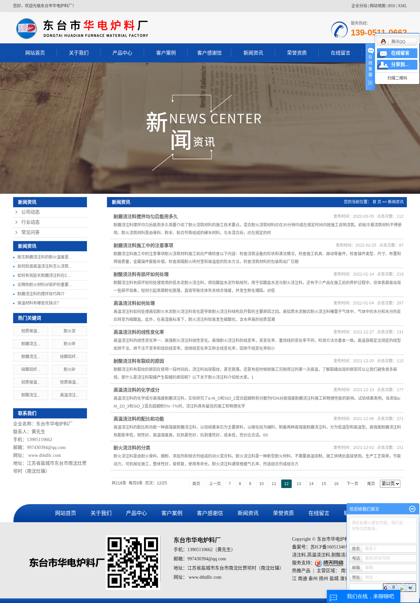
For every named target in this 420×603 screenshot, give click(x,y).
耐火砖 (69, 344)
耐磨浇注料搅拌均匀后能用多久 (146, 216)
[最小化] (412, 509)
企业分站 (359, 6)
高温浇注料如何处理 (134, 303)
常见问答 (30, 232)
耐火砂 (69, 369)
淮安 (344, 578)
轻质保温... (30, 331)
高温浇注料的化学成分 (136, 389)
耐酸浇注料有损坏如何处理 (141, 274)
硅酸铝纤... (69, 356)
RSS (391, 6)
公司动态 (30, 212)
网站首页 (35, 53)
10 (261, 483)
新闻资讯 (253, 53)
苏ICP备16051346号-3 (332, 547)
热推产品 (301, 570)
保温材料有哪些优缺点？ (39, 303)
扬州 (323, 578)
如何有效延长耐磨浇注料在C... (44, 275)
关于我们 (79, 53)
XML (402, 6)
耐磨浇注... (30, 344)
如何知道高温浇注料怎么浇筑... (44, 266)
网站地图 (378, 6)
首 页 (376, 202)
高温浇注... (69, 395)
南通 (302, 578)
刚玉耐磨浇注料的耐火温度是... (44, 257)
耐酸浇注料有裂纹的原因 (139, 361)
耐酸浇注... (30, 395)
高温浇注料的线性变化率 (139, 332)
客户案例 (166, 53)
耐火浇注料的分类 (132, 447)
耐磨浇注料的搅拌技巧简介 (41, 294)
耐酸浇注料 (342, 554)
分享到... (400, 64)
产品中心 (122, 53)
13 (299, 483)
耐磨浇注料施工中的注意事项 (143, 245)
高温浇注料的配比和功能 (139, 418)
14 (311, 483)
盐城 (334, 578)
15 (324, 483)
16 (336, 483)
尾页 (371, 483)
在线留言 (340, 53)
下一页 (352, 483)
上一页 (215, 483)
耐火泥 (69, 331)
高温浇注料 (318, 554)
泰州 (313, 578)
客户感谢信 (209, 53)
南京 (345, 570)
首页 (196, 483)
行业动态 (30, 222)
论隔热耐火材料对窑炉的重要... (44, 284)
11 (274, 483)
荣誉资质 (297, 53)
